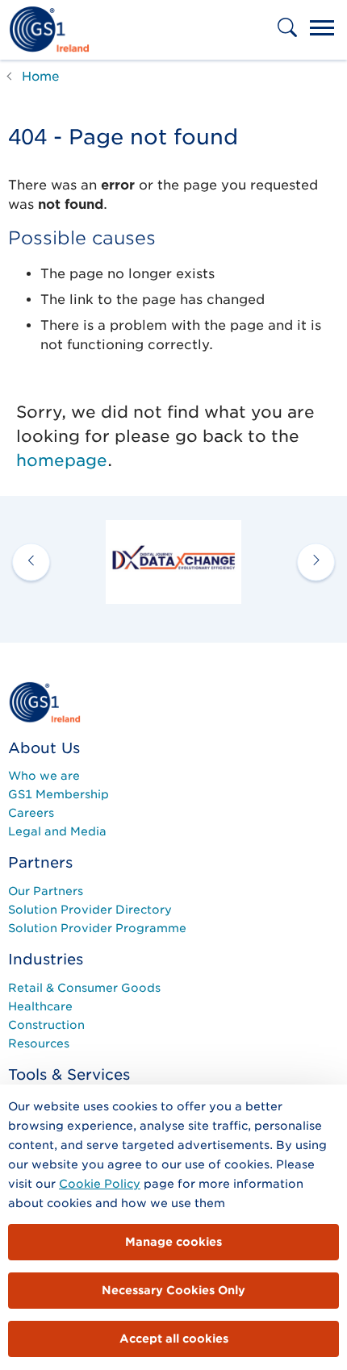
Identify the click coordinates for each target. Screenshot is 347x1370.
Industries (45, 959)
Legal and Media (57, 831)
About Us (44, 747)
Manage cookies (173, 1241)
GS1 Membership (58, 794)
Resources (38, 1043)
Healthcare (40, 1006)
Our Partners (45, 891)
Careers (31, 812)
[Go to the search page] (289, 39)
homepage (61, 460)
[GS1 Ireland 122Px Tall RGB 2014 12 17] (44, 701)
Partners (40, 862)
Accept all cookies (173, 1338)
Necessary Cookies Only (173, 1290)
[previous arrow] (31, 562)
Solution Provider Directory (90, 909)
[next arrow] (316, 562)
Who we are (44, 775)
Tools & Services (69, 1074)
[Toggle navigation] (322, 30)
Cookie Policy (99, 1183)
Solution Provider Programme (97, 928)
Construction (46, 1024)
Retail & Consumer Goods (84, 987)
